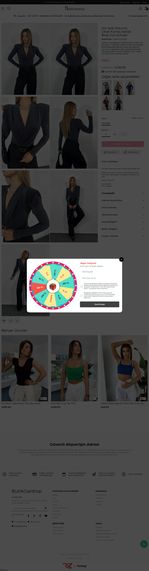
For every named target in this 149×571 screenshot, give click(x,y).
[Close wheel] (121, 259)
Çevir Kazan (100, 304)
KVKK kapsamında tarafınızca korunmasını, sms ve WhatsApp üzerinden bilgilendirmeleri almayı (99, 294)
